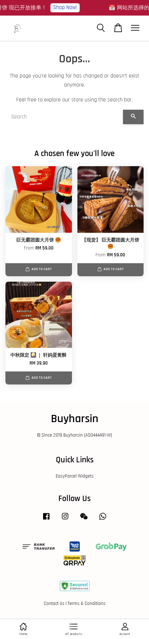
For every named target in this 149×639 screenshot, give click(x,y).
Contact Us (54, 603)
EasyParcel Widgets (75, 476)
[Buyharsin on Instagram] (65, 520)
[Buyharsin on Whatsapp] (103, 520)
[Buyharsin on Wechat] (84, 520)
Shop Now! (63, 7)
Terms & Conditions (87, 603)
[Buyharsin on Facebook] (46, 520)
